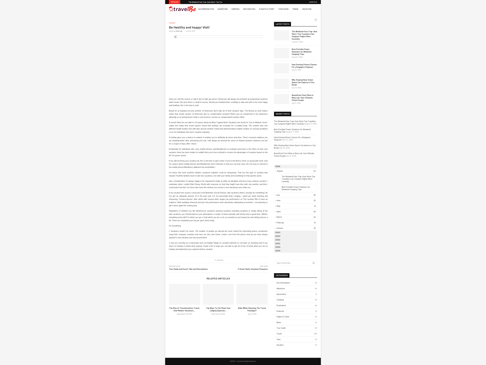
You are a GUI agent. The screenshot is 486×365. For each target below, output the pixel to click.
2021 (277, 243)
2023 (277, 236)
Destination (249, 9)
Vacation (306, 9)
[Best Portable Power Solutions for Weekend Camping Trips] (281, 53)
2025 (277, 232)
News (297, 322)
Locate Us (313, 2)
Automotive (297, 294)
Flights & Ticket (266, 9)
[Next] (186, 2)
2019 (277, 250)
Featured (297, 311)
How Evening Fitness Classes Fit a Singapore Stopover (304, 65)
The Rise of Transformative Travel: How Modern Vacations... (184, 309)
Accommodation (206, 9)
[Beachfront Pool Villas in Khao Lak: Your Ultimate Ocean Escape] (281, 99)
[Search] (316, 20)
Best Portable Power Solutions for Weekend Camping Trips (301, 51)
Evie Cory (179, 31)
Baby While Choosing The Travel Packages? (252, 309)
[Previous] (182, 2)
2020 (277, 247)
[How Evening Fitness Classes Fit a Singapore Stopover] (281, 68)
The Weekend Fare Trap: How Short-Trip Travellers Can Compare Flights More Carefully (304, 35)
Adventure (223, 9)
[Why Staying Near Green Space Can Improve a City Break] (281, 84)
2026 (277, 166)
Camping (235, 9)
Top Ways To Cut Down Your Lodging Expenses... (218, 309)
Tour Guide (283, 9)
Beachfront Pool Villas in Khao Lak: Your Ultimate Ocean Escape (302, 97)
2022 (277, 239)
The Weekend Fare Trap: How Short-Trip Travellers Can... (209, 2)
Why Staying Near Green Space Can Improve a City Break (303, 82)
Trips (297, 339)
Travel (295, 9)
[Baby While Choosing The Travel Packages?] (252, 294)
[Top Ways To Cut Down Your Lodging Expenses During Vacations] (218, 294)
